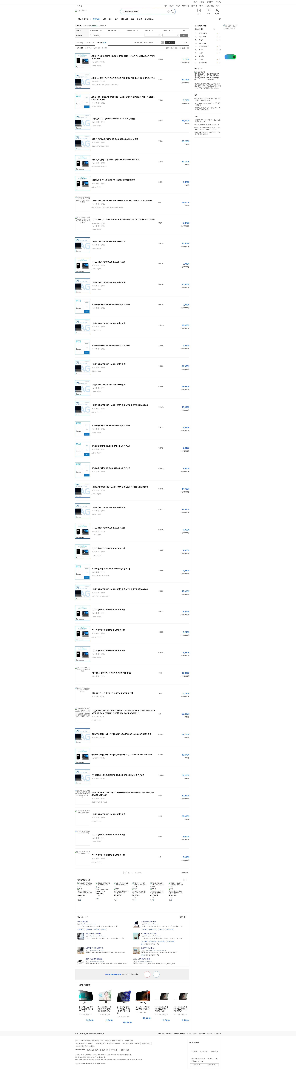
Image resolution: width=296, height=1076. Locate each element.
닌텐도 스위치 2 (203, 46)
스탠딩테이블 (169, 929)
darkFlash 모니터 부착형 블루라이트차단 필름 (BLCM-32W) (104, 1009)
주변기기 (147, 30)
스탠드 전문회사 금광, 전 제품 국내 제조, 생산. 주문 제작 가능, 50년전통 (105, 938)
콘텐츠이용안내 (125, 1050)
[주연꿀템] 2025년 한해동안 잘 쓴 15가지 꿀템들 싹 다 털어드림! (207, 133)
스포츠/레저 (166, 30)
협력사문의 (217, 1034)
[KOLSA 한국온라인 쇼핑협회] (79, 1069)
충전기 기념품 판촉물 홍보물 (94, 959)
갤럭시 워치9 (203, 33)
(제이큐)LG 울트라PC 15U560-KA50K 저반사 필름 (111, 673)
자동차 (165, 6)
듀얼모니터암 (152, 929)
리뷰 (132, 19)
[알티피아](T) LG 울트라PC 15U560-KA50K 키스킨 (112, 693)
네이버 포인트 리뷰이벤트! (150, 955)
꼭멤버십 (103, 929)
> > (105, 85)
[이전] (217, 29)
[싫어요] (147, 974)
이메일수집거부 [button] (197, 1065)
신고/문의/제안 (204, 1052)
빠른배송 (96, 35)
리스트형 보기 (177, 42)
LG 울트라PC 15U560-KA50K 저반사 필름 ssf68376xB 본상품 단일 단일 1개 (122, 200)
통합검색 (96, 19)
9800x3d (202, 37)
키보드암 (161, 929)
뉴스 (116, 19)
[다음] (220, 29)
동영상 (139, 19)
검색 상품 (101, 43)
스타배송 (96, 929)
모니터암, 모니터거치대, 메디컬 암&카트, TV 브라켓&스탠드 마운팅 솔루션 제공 (162, 926)
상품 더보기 (184, 873)
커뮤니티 (201, 6)
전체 (80, 43)
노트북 (201, 59)
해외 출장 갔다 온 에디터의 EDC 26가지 (207, 125)
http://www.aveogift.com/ (96, 961)
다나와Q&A (149, 19)
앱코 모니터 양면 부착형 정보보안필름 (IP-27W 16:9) (86, 1009)
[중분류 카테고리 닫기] (99, 30)
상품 (104, 19)
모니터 (201, 50)
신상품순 (104, 48)
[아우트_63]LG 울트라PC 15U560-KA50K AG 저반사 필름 (114, 139)
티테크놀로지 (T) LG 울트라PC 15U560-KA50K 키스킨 (113, 180)
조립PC (172, 6)
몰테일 (202, 2)
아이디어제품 (170, 941)
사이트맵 (202, 1034)
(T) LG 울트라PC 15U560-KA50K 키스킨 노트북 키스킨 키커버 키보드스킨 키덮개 (123, 219)
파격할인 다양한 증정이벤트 (150, 944)
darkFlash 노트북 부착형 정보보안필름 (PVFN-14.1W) (180, 1009)
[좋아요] (156, 974)
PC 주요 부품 (112, 30)
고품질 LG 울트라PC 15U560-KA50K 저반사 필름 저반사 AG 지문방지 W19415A (123, 78)
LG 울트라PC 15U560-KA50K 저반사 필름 (108, 241)
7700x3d (202, 43)
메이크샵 (218, 2)
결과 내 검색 (169, 42)
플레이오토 (210, 2)
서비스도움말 (214, 1052)
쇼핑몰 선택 (137, 42)
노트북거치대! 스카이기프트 (149, 933)
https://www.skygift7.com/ (152, 936)
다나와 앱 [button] (79, 6)
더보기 (218, 6)
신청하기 (182, 917)
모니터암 (144, 929)
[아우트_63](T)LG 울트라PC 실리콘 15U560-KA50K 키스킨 (115, 160)
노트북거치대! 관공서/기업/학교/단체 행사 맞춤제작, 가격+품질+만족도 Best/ (161, 938)
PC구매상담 (185, 6)
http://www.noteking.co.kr (144, 961)
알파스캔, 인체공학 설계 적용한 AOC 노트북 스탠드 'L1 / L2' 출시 (207, 109)
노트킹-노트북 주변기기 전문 (141, 959)
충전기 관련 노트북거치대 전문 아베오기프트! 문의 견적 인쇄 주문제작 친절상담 (106, 963)
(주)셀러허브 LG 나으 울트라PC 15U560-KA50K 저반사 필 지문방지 (117, 775)
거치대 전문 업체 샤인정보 (148, 921)
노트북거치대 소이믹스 (147, 948)
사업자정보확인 (146, 1043)
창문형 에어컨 (203, 62)
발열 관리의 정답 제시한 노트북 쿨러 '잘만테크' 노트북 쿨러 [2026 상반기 (213, 76)
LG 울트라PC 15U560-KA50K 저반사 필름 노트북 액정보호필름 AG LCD (119, 405)
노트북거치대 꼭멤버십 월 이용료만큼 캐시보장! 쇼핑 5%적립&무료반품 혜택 (97, 926)
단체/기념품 (152, 941)
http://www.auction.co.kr (88, 924)
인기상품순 (80, 48)
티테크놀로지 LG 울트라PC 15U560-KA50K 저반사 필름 (113, 119)
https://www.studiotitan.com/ (97, 936)
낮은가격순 (88, 48)
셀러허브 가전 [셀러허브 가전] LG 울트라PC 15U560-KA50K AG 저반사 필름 (121, 734)
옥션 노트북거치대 (82, 921)
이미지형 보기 (180, 42)
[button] (199, 12)
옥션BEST (81, 929)
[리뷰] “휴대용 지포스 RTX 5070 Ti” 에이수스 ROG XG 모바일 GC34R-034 (207, 128)
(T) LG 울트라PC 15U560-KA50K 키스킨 (108, 262)
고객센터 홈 (194, 1052)
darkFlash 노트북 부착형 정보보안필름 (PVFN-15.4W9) (161, 1009)
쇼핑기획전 (194, 6)
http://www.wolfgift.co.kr (96, 950)
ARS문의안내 (211, 1065)
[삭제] (168, 11)
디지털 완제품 (94, 30)
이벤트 (207, 6)
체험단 (212, 6)
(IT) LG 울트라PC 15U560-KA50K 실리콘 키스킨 (111, 304)
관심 (104, 62)
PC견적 (178, 6)
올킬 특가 (89, 929)
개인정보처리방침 (179, 1034)
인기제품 (144, 941)
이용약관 (169, 1034)
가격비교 (90, 43)
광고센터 (209, 1034)
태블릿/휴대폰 (130, 30)
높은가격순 (97, 48)
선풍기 (201, 53)
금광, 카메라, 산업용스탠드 (93, 933)
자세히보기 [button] (114, 1050)
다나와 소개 (160, 1034)
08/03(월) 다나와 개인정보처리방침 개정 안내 (94, 1034)
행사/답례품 (161, 941)
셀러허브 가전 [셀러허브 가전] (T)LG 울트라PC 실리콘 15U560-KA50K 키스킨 (122, 755)
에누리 (195, 2)
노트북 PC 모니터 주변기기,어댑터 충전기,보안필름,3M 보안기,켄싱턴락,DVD (154, 963)
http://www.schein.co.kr (152, 924)
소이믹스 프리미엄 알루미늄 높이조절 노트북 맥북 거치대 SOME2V (159, 952)
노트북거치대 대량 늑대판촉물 (94, 948)
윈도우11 (201, 56)
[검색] (173, 11)
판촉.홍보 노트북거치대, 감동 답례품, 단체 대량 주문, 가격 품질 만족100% (105, 952)
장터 (110, 19)
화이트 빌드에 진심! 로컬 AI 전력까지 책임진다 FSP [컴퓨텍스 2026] (207, 99)
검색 (184, 35)
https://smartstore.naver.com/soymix (155, 950)
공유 (220, 19)
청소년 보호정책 (192, 1034)
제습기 (201, 40)
